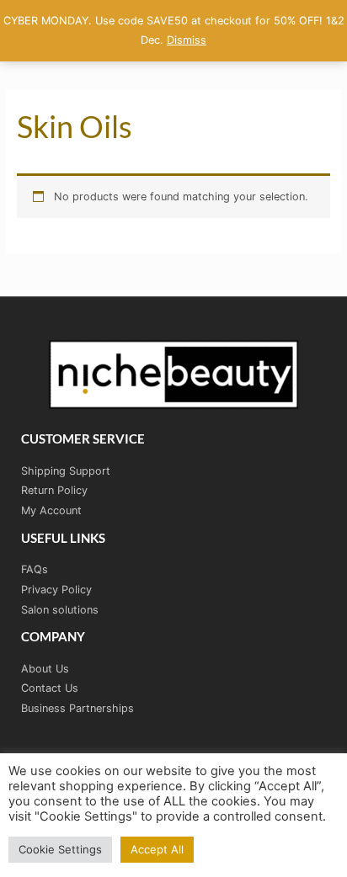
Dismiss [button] (186, 40)
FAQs (34, 569)
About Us (45, 668)
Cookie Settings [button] (60, 849)
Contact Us (49, 688)
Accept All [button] (157, 849)
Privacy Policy (56, 589)
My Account (51, 510)
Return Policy (54, 490)
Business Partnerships (77, 708)
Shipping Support (65, 471)
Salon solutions (60, 609)
